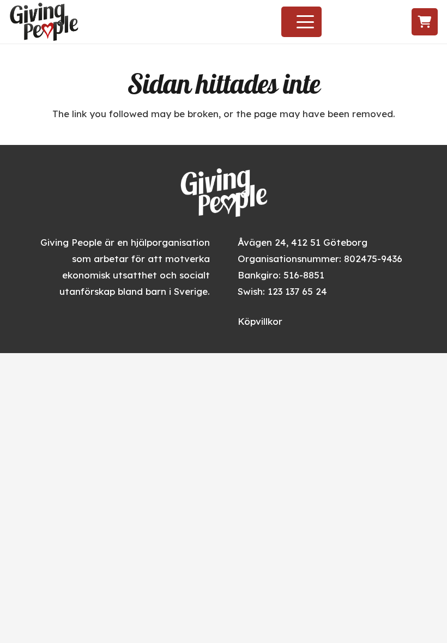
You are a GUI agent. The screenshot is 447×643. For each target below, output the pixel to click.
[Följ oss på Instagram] (361, 22)
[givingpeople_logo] (43, 22)
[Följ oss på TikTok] (382, 22)
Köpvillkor (260, 321)
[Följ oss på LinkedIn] (403, 22)
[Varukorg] (425, 21)
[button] (305, 22)
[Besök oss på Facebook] (342, 22)
